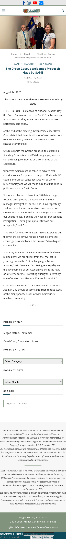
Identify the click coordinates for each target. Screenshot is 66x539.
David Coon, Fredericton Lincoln (21, 341)
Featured (29, 64)
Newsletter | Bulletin (11, 533)
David (27, 54)
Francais (51, 521)
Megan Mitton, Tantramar (17, 332)
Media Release (45, 64)
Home (14, 54)
